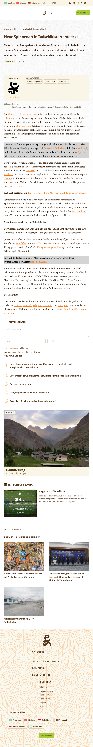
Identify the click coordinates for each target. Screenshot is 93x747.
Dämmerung (15, 469)
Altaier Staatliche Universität (22, 114)
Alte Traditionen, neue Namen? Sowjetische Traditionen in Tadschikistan (45, 376)
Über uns (43, 687)
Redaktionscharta (46, 691)
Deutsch (36, 661)
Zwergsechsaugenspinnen (50, 247)
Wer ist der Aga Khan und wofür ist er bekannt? (32, 401)
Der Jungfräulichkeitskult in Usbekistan (29, 392)
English (46, 661)
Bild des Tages (10, 413)
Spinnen (38, 81)
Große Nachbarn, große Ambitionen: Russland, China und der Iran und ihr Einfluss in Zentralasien (67, 577)
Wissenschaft (63, 81)
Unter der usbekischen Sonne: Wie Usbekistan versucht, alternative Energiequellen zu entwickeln (42, 366)
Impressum (44, 703)
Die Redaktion (14, 97)
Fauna (29, 81)
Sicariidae (21, 243)
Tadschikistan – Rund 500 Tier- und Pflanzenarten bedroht (57, 193)
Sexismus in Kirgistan (20, 384)
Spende (81, 152)
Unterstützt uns (83, 13)
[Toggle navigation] (4, 12)
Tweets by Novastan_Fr (12, 529)
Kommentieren (12, 348)
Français (55, 661)
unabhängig (82, 148)
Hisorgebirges (15, 186)
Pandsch (8, 174)
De (55, 3)
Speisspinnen (24, 126)
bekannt (8, 118)
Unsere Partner (45, 699)
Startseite (7, 29)
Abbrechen (24, 348)
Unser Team (44, 695)
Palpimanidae (78, 211)
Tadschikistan (10, 61)
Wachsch (30, 170)
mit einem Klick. (38, 261)
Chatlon (8, 178)
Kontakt (43, 706)
